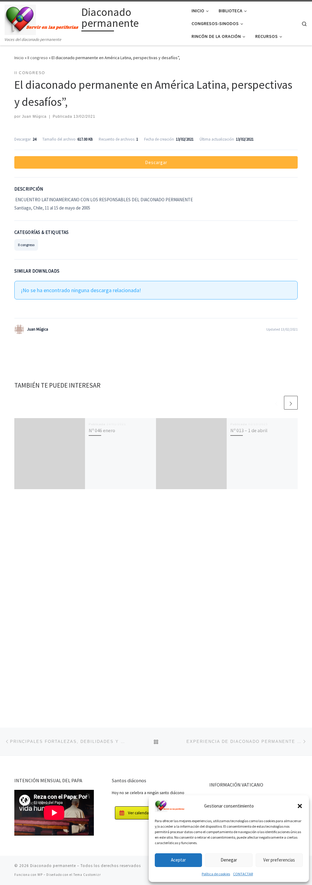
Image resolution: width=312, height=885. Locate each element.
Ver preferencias (279, 860)
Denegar (229, 860)
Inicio (19, 57)
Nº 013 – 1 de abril (249, 430)
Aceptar (178, 860)
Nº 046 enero (102, 430)
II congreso (37, 57)
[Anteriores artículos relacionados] (276, 403)
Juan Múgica (34, 116)
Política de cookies (216, 874)
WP (40, 874)
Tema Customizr (87, 874)
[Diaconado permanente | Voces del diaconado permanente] (42, 19)
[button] (300, 806)
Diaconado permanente (53, 865)
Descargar (156, 162)
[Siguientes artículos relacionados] (291, 403)
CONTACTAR (243, 874)
